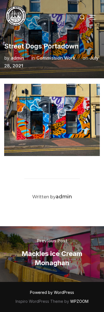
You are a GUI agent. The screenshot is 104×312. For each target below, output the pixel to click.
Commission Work (55, 58)
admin (17, 58)
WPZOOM (79, 301)
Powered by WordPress (52, 292)
